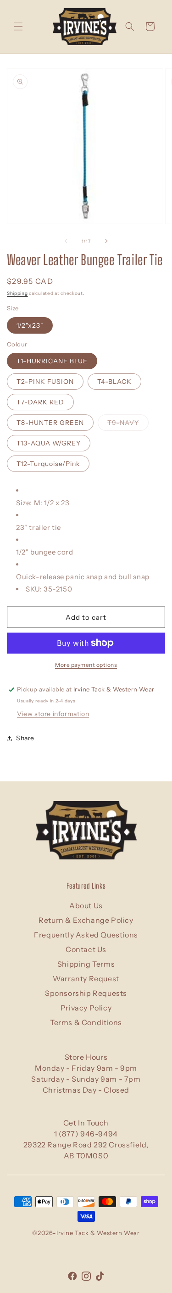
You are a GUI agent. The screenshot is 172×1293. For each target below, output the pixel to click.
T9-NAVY (128, 424)
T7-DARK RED (40, 402)
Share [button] (25, 738)
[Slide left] (66, 241)
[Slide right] (106, 241)
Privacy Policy (86, 1007)
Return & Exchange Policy (86, 920)
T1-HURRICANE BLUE (52, 361)
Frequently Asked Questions (86, 934)
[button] (18, 26)
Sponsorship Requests (86, 993)
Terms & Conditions (86, 1022)
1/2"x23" (30, 325)
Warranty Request (86, 978)
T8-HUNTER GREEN (50, 423)
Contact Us (86, 949)
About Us (86, 905)
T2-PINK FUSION (45, 381)
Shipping (17, 293)
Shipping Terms (86, 963)
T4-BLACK (114, 381)
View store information (53, 714)
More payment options (86, 664)
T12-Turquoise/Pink (48, 464)
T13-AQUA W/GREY (49, 443)
